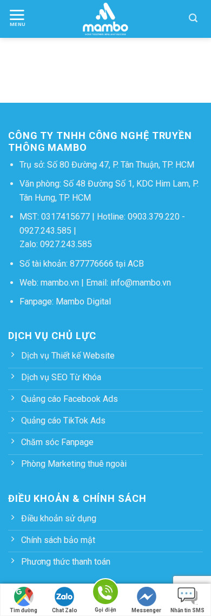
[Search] (193, 19)
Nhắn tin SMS (187, 610)
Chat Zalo (64, 610)
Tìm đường (23, 610)
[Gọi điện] (105, 593)
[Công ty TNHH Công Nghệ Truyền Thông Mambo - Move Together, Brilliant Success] (106, 19)
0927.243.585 (45, 231)
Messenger (146, 610)
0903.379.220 (154, 216)
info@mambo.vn (140, 282)
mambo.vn (60, 282)
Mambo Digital (83, 301)
